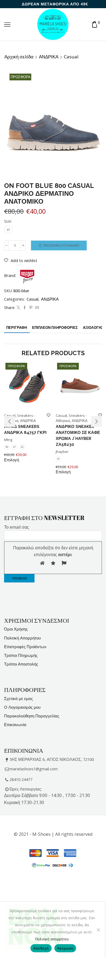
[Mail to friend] (36, 307)
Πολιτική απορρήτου (52, 939)
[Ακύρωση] (98, 929)
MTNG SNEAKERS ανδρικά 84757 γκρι (25, 429)
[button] (9, 421)
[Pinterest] (31, 307)
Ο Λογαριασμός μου (22, 707)
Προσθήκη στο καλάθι (61, 245)
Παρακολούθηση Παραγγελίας (31, 715)
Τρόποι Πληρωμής (21, 655)
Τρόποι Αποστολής (21, 664)
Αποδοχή (41, 948)
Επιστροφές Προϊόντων (25, 646)
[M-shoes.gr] (53, 24)
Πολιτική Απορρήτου (22, 638)
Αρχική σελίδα (18, 56)
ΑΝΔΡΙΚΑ (48, 56)
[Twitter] (18, 307)
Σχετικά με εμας (18, 698)
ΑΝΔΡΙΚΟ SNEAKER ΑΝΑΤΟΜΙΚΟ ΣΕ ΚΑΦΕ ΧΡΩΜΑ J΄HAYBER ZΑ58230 (78, 435)
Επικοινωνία (15, 724)
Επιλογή (11, 460)
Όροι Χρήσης (16, 629)
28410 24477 (21, 779)
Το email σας (16, 527)
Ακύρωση (65, 948)
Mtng (8, 439)
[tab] (17, 328)
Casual (71, 56)
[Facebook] (24, 307)
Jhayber (62, 451)
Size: (8, 221)
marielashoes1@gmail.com (34, 768)
